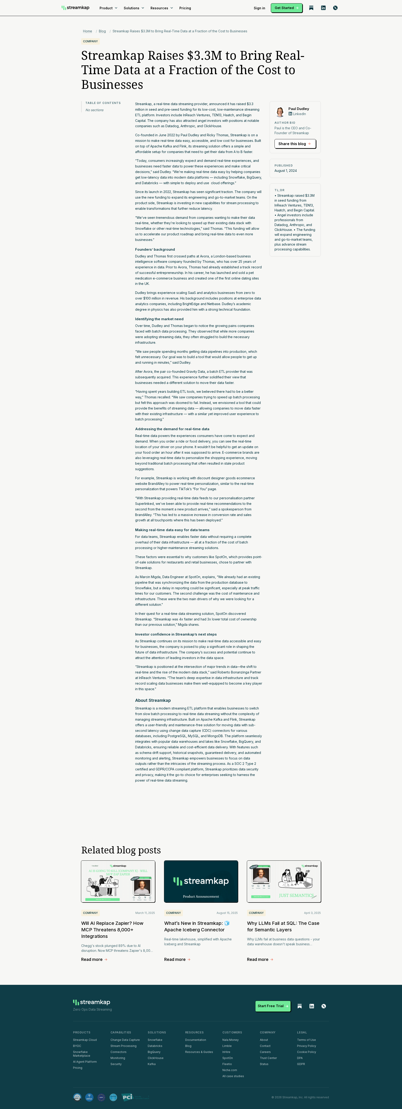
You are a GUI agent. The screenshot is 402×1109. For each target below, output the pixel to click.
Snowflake (155, 1040)
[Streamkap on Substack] (311, 8)
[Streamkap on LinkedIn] (323, 8)
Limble (227, 1046)
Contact (265, 1046)
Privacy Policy (306, 1046)
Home (87, 31)
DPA (300, 1058)
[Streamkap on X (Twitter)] (335, 8)
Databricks (155, 1046)
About (264, 1040)
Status (264, 1064)
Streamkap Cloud (85, 1040)
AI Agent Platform (85, 1061)
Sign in (259, 8)
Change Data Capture (125, 1040)
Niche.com (229, 1070)
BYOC (77, 1046)
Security (116, 1064)
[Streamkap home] (75, 8)
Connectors (119, 1052)
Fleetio (227, 1064)
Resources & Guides (199, 1052)
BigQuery (154, 1052)
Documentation (195, 1040)
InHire (226, 1052)
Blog (102, 31)
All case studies (233, 1076)
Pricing (185, 8)
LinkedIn (299, 114)
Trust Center (268, 1058)
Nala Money (230, 1040)
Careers (265, 1052)
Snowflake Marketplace (81, 1053)
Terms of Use (306, 1040)
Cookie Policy (306, 1052)
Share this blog (292, 143)
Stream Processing (124, 1046)
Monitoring (118, 1058)
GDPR (301, 1064)
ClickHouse (156, 1058)
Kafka (152, 1064)
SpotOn (227, 1058)
